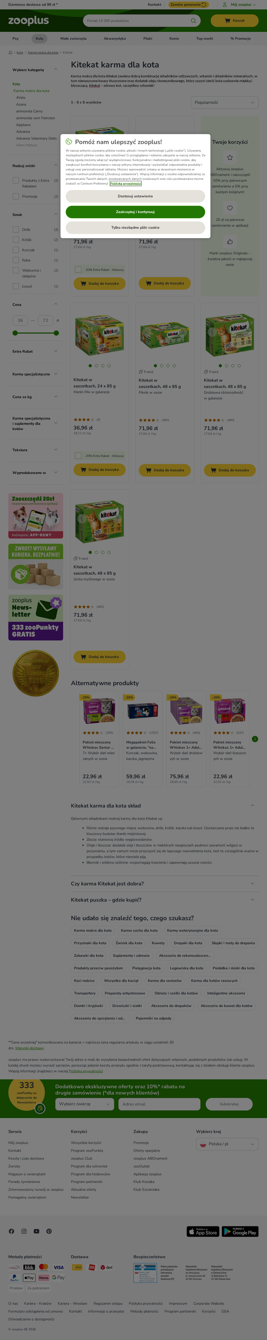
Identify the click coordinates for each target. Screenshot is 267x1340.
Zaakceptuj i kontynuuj (135, 211)
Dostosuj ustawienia (135, 196)
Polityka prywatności (125, 183)
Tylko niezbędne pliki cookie (135, 227)
